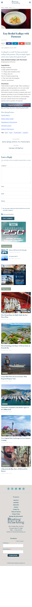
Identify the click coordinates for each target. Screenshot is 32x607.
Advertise (16, 502)
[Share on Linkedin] (15, 43)
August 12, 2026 (5, 442)
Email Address (7, 549)
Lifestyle (6, 7)
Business (5, 373)
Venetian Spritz (6, 125)
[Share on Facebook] (9, 43)
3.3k (19, 252)
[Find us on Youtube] (19, 488)
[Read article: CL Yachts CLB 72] (4, 258)
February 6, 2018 (13, 252)
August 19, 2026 (5, 319)
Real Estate (6, 342)
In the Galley (17, 132)
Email (2, 194)
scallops (25, 132)
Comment (4, 166)
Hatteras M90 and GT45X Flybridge (18, 250)
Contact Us (16, 509)
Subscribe (16, 505)
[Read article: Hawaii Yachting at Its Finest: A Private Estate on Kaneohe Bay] (16, 333)
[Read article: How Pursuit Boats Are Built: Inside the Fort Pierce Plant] (16, 302)
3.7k (11, 442)
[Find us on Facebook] (8, 488)
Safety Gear (6, 465)
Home (2, 7)
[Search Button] (30, 2)
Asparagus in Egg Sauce (9, 122)
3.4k (11, 380)
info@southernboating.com (18, 532)
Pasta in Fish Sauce (7, 129)
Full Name (6, 543)
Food (10, 7)
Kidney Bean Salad (7, 119)
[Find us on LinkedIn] (23, 488)
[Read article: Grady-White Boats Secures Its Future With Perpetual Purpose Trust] (16, 364)
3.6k (11, 319)
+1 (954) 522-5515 (17, 530)
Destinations (6, 434)
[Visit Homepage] (16, 2)
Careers (16, 507)
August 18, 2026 (5, 350)
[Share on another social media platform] (28, 43)
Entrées (13, 7)
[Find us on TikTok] (16, 489)
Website (3, 201)
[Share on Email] (22, 43)
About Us (16, 500)
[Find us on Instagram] (12, 488)
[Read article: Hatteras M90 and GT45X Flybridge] (4, 251)
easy (6, 132)
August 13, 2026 (5, 411)
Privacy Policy (16, 514)
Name (2, 186)
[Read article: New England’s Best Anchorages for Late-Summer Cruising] (16, 425)
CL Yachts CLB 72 (13, 256)
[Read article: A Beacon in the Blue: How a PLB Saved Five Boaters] (16, 456)
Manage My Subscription (16, 516)
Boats (4, 311)
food (11, 132)
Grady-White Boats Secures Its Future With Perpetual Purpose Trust (14, 378)
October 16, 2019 (13, 258)
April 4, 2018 (4, 40)
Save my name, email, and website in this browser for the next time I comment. (16, 209)
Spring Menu (5, 115)
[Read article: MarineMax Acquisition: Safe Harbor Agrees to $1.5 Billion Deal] (16, 395)
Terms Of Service (16, 511)
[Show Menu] (2, 2)
